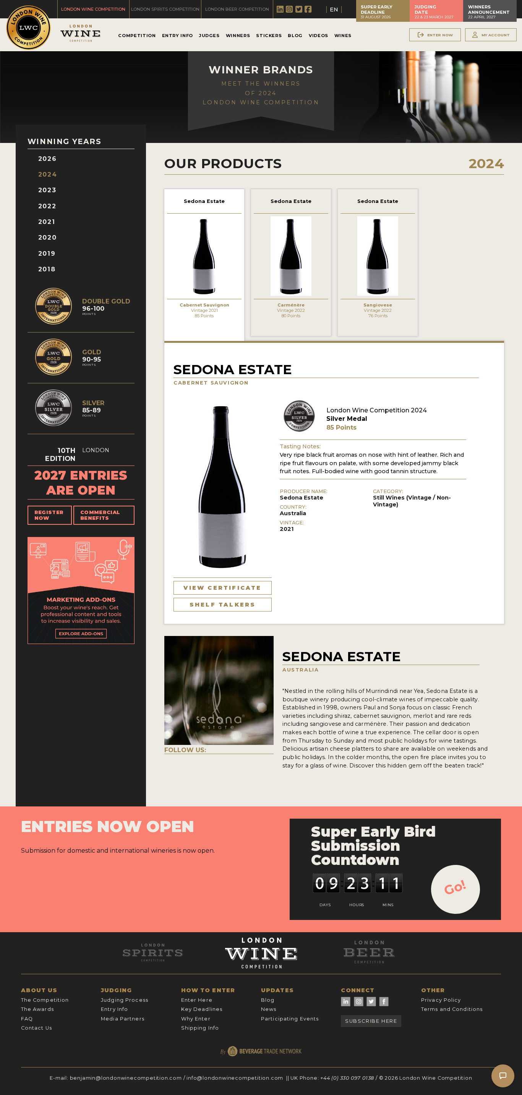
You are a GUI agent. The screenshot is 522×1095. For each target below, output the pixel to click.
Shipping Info (200, 1028)
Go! (455, 887)
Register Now (49, 515)
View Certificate (222, 587)
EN (334, 9)
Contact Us (36, 1028)
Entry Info (177, 35)
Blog (295, 35)
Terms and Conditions (452, 1009)
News (268, 1009)
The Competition (45, 1000)
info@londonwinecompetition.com (234, 1078)
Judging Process (124, 1000)
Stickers (269, 35)
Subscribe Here (371, 1021)
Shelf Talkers (223, 604)
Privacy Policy (441, 1000)
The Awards (37, 1009)
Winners (238, 35)
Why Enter (196, 1019)
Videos (318, 35)
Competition (137, 35)
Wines (343, 35)
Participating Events (290, 1019)
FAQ (27, 1019)
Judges (209, 35)
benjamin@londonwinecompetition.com (126, 1078)
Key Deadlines (202, 1009)
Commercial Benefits (100, 515)
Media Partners (122, 1019)
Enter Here (196, 1000)
